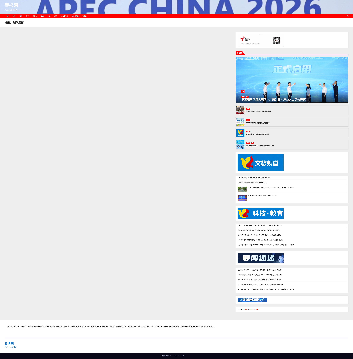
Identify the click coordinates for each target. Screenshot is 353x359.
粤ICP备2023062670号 (251, 309)
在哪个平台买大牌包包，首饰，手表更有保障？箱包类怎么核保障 (259, 235)
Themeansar (188, 356)
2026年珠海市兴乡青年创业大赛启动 (257, 123)
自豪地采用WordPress (168, 356)
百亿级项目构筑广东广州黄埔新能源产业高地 (260, 146)
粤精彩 (35, 16)
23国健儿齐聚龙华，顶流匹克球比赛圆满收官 (253, 182)
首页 (14, 16)
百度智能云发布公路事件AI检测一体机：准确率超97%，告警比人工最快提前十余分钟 (266, 245)
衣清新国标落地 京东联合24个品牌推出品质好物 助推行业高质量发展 (260, 240)
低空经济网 (75, 16)
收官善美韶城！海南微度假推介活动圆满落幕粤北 (254, 178)
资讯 (27, 16)
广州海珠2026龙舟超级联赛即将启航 (257, 134)
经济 (55, 16)
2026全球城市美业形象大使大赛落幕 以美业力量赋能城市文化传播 (259, 230)
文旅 (42, 16)
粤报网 (11, 5)
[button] (347, 16)
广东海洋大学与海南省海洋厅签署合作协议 (262, 195)
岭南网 (85, 16)
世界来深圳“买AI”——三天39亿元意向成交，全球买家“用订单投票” (259, 225)
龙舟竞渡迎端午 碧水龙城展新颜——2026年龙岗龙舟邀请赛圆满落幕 (271, 187)
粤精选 (243, 96)
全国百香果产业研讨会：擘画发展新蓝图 (258, 111)
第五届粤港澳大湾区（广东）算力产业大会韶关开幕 (273, 99)
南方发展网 (64, 16)
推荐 (21, 16)
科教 (49, 16)
